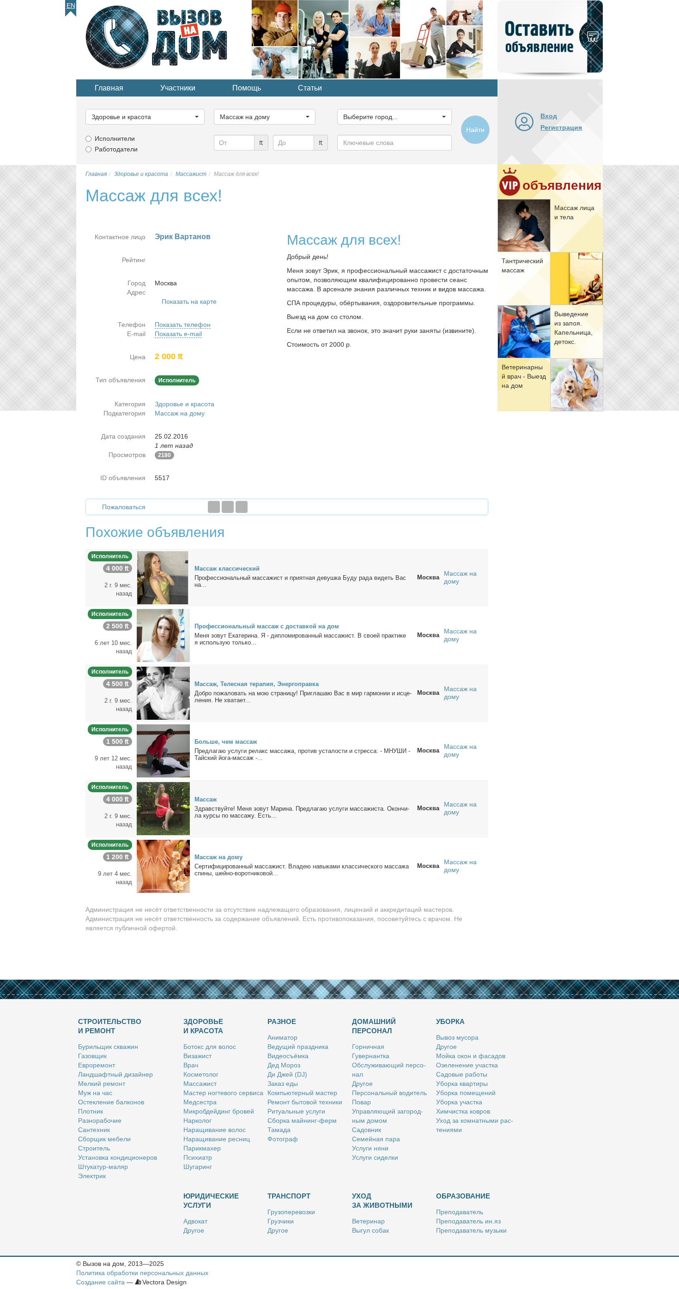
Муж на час (95, 1092)
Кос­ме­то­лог (200, 1074)
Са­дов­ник (366, 1129)
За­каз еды (282, 1083)
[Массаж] (163, 808)
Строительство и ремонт (109, 1026)
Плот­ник (90, 1111)
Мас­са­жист (200, 1083)
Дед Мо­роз (283, 1065)
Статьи (310, 88)
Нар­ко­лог (197, 1120)
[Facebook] (214, 507)
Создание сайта (100, 1282)
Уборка (450, 1021)
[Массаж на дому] (163, 865)
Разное (281, 1021)
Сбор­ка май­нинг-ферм (302, 1120)
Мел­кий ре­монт (101, 1083)
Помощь (246, 88)
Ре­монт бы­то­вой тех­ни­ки (304, 1102)
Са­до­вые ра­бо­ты (461, 1074)
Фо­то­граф (282, 1139)
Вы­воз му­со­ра (457, 1037)
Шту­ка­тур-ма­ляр (103, 1166)
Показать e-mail (178, 333)
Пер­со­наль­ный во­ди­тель (389, 1092)
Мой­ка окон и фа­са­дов (470, 1056)
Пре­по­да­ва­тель (459, 1212)
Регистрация (561, 127)
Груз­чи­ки (280, 1221)
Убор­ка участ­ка (459, 1102)
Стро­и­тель (94, 1148)
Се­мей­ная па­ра (376, 1139)
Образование (463, 1196)
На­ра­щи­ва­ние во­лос (214, 1129)
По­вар (361, 1102)
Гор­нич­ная (368, 1046)
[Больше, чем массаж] (163, 750)
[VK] (242, 507)
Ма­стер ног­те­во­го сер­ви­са (223, 1092)
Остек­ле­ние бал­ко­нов (111, 1102)
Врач (190, 1065)
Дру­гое (362, 1083)
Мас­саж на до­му (218, 857)
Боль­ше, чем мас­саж (225, 741)
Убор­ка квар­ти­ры (462, 1083)
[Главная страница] (164, 38)
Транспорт (288, 1196)
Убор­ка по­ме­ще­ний (466, 1092)
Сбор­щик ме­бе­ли (104, 1139)
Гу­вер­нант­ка (370, 1056)
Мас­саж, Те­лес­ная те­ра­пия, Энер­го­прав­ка (256, 684)
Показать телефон (183, 324)
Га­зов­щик (92, 1056)
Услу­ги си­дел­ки (375, 1157)
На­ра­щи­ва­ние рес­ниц (216, 1139)
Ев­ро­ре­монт (96, 1065)
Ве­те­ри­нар (368, 1221)
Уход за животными (382, 1200)
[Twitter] (228, 507)
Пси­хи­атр (197, 1157)
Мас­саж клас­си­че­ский (227, 568)
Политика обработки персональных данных (142, 1273)
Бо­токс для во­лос (209, 1046)
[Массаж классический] (163, 577)
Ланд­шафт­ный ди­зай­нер (115, 1074)
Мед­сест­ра (200, 1102)
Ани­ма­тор (282, 1037)
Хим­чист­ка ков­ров (463, 1111)
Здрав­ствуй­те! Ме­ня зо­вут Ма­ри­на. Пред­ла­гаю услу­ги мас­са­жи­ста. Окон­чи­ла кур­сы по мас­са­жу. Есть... (301, 812)
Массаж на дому (180, 413)
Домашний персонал (374, 1026)
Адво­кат (195, 1221)
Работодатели (116, 149)
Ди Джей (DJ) (287, 1074)
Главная (109, 88)
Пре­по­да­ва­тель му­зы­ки (471, 1230)
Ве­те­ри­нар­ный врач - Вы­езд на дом (524, 376)
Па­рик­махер (202, 1148)
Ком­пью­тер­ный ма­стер (302, 1092)
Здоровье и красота (184, 404)
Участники (177, 88)
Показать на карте (189, 301)
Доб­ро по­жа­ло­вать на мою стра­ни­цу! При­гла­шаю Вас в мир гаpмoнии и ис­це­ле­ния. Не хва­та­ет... (303, 697)
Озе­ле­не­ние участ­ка (467, 1065)
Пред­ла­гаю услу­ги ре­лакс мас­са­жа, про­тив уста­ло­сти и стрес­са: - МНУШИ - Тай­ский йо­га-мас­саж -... (302, 754)
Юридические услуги (211, 1200)
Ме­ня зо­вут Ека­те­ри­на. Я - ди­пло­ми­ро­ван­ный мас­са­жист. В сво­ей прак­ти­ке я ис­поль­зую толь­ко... (300, 639)
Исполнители (115, 138)
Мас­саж (205, 799)
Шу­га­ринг (197, 1166)
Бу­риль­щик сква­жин (108, 1046)
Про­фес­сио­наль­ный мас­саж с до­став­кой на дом (266, 626)
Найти (475, 129)
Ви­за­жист (197, 1056)
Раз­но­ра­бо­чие (99, 1120)
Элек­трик (92, 1176)
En (71, 5)
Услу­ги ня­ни (370, 1148)
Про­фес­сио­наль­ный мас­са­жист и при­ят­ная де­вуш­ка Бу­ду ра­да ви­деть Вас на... (300, 581)
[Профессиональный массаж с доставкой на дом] (163, 634)
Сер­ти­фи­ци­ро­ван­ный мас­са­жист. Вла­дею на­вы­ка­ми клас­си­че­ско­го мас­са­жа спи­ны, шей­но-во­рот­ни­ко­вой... (301, 870)
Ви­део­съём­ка (288, 1056)
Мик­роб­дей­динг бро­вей (218, 1111)
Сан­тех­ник (94, 1129)
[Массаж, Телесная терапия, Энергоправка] (163, 692)
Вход (548, 116)
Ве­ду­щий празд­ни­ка (297, 1046)
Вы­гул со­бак (370, 1230)
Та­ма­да (279, 1129)
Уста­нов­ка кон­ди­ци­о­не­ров (117, 1157)
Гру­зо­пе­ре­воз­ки (291, 1212)
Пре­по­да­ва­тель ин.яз (468, 1221)
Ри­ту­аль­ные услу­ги (296, 1111)
